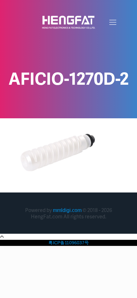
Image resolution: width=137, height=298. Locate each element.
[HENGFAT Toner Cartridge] (68, 22)
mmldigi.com (67, 210)
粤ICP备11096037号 (68, 242)
